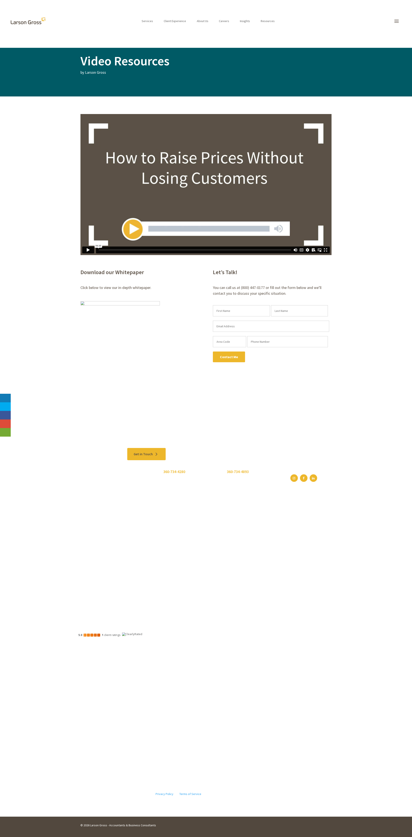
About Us (202, 21)
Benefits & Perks (200, 560)
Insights (245, 21)
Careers (224, 21)
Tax (82, 560)
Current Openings (201, 566)
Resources (268, 21)
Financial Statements (94, 554)
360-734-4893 (238, 471)
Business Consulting (94, 577)
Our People (175, 554)
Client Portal (229, 545)
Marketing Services (93, 594)
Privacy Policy (164, 794)
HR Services (88, 582)
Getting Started (200, 554)
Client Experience (175, 21)
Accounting (88, 566)
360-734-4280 (174, 471)
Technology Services (94, 588)
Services (147, 21)
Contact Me (229, 357)
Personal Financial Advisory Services (104, 571)
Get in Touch (143, 454)
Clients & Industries (148, 560)
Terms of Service (190, 794)
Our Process (143, 554)
